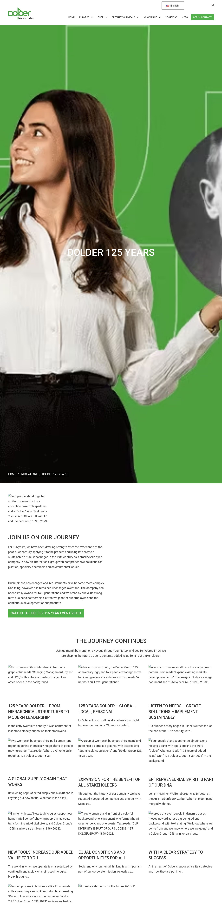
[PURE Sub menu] (106, 17)
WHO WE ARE (150, 17)
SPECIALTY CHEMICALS (123, 17)
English (174, 5)
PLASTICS (84, 17)
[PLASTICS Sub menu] (92, 17)
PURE (100, 17)
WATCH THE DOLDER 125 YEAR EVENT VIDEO (46, 613)
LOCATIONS (171, 17)
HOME (71, 17)
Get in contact (202, 17)
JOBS (185, 17)
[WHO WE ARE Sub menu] (159, 17)
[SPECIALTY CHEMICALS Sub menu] (138, 17)
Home (12, 474)
